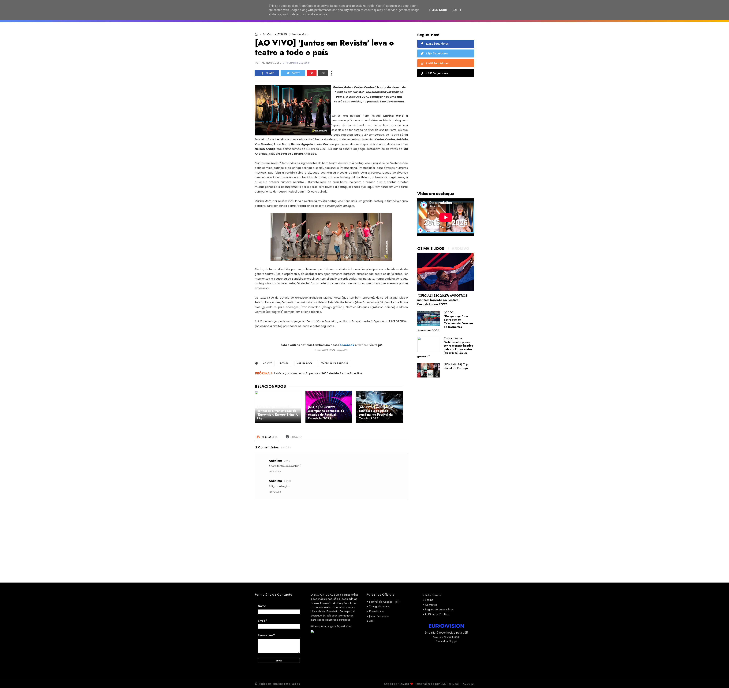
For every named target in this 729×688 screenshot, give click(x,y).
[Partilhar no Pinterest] (311, 73)
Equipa (429, 600)
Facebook (347, 345)
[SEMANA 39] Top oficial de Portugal (456, 366)
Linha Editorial (433, 595)
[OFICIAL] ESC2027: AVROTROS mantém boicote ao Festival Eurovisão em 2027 (442, 300)
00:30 (287, 481)
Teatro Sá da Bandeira (334, 363)
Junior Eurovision (379, 616)
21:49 (287, 460)
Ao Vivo (267, 34)
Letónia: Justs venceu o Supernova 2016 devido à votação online (318, 373)
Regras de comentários (439, 609)
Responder (275, 471)
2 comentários (267, 447)
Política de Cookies (437, 614)
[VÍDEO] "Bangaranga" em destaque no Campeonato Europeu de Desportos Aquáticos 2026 (445, 321)
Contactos (431, 605)
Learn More (438, 10)
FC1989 (282, 34)
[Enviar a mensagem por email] (323, 73)
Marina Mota (300, 34)
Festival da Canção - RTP (384, 602)
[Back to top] (719, 678)
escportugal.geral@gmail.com (332, 626)
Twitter (362, 345)
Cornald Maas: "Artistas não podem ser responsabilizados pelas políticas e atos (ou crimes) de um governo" (445, 347)
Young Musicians (379, 606)
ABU (371, 621)
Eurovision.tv (376, 611)
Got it (456, 10)
